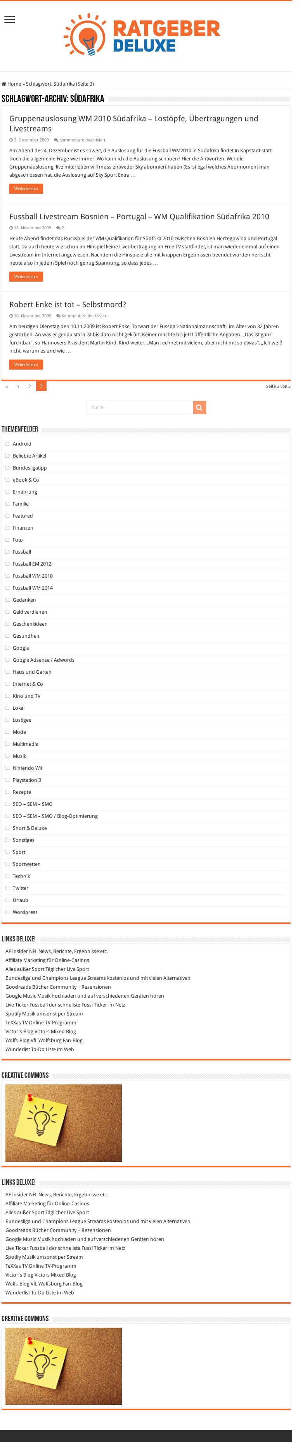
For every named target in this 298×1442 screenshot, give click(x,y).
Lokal (18, 708)
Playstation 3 (27, 780)
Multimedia (25, 744)
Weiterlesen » (26, 188)
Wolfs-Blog (17, 1040)
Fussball (22, 552)
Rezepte (22, 792)
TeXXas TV (16, 1023)
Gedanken (24, 600)
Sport (19, 852)
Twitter (20, 888)
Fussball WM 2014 (33, 588)
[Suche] (199, 407)
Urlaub (20, 900)
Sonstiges (24, 840)
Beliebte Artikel (29, 456)
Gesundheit (26, 636)
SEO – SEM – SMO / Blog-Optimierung (55, 816)
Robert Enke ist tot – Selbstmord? (67, 304)
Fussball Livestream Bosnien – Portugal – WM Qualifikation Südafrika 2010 (139, 216)
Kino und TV (26, 696)
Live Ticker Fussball (26, 1005)
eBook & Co (26, 480)
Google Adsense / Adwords (43, 660)
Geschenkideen (30, 624)
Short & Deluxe (30, 828)
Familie (21, 504)
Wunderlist (17, 1049)
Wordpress (25, 912)
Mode (19, 732)
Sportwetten (27, 864)
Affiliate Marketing (25, 960)
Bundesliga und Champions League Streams (55, 978)
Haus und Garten (32, 672)
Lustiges (22, 720)
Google (21, 648)
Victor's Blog (19, 1031)
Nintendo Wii (27, 768)
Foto (18, 540)
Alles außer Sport (24, 969)
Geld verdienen (30, 612)
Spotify (13, 1014)
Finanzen (23, 528)
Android (22, 444)
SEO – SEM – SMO (33, 804)
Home (13, 84)
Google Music (20, 996)
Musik (19, 756)
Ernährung (25, 492)
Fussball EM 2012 (32, 564)
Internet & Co (28, 684)
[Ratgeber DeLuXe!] (146, 35)
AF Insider (16, 951)
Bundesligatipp (30, 468)
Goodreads (18, 987)
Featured (23, 516)
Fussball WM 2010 (33, 576)
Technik (21, 876)
